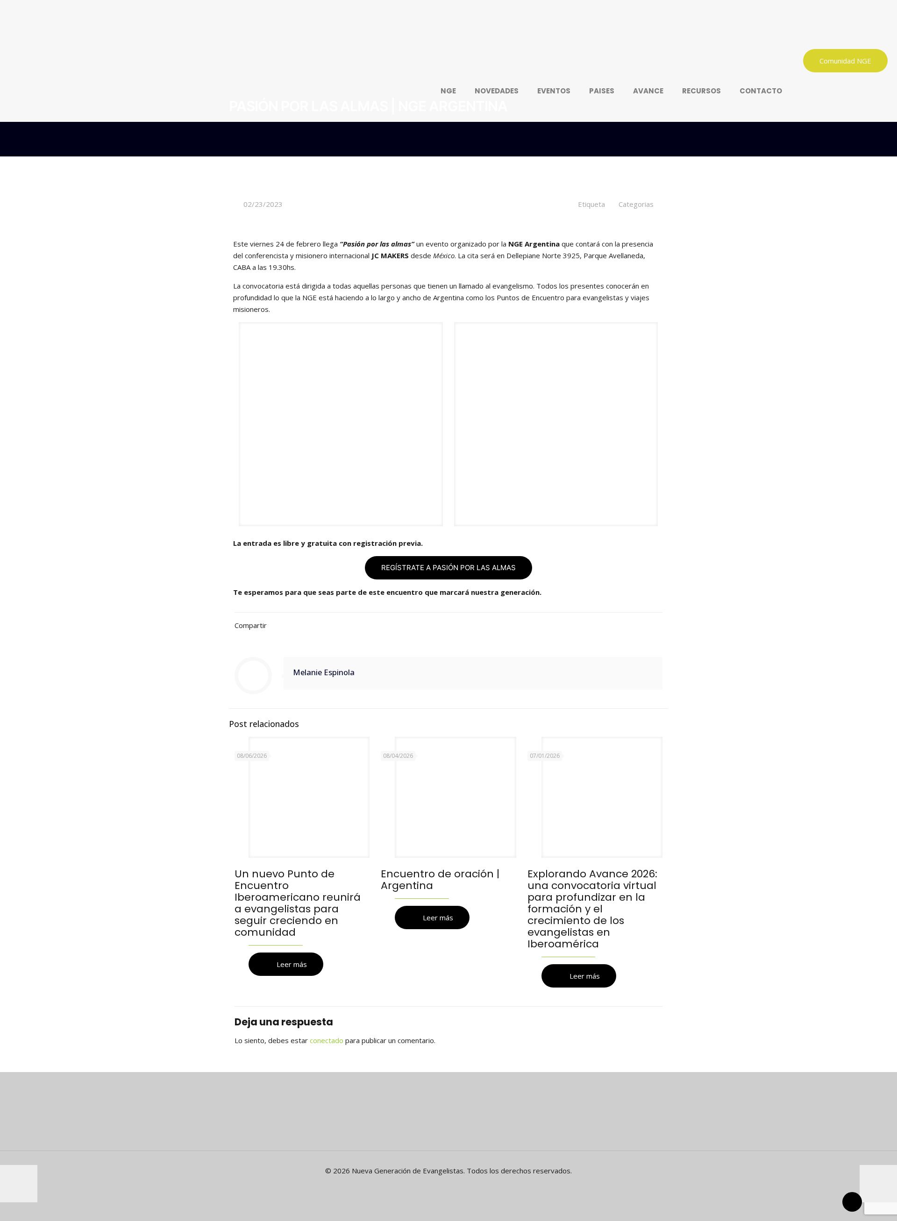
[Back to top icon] (852, 1202)
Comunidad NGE (845, 60)
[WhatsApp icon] (433, 1187)
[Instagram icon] (463, 1187)
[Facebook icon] (443, 1187)
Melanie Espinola (324, 672)
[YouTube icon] (453, 1187)
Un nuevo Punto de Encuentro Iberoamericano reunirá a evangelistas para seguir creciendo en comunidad (298, 903)
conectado (326, 1040)
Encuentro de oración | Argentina (440, 880)
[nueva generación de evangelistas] (359, 30)
